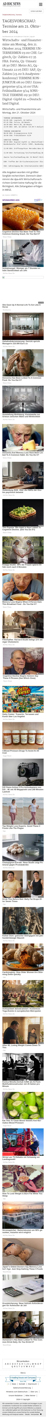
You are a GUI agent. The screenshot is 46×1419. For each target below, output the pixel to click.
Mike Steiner (30, 1395)
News (14, 1384)
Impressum (32, 1384)
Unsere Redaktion (16, 1395)
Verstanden (35, 1414)
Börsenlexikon (23, 1361)
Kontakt (22, 1384)
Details (27, 1414)
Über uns (34, 1392)
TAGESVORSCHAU (8, 15)
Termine (19, 15)
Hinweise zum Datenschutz (17, 1392)
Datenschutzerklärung (22, 1388)
